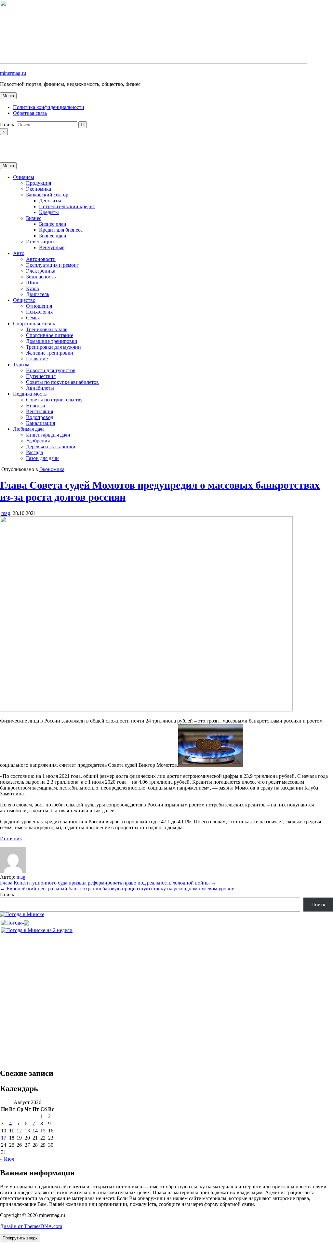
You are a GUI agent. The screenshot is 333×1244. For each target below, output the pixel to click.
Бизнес (33, 218)
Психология (39, 312)
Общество (24, 300)
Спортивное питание (49, 335)
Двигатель (37, 294)
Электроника (40, 271)
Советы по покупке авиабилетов (62, 382)
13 (27, 1130)
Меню (8, 95)
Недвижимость (30, 394)
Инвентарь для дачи (48, 435)
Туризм (21, 364)
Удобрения (38, 440)
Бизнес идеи (52, 235)
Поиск (7, 894)
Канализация (40, 423)
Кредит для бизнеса (61, 230)
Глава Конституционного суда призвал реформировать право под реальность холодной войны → (108, 883)
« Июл (7, 1159)
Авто (18, 253)
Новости (35, 405)
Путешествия (41, 376)
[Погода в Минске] (22, 914)
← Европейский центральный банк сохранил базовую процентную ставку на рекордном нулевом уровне (117, 888)
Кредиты (49, 212)
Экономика (38, 189)
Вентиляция (39, 411)
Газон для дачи (42, 458)
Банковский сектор (47, 194)
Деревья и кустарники (50, 446)
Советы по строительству (54, 399)
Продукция (38, 183)
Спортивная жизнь (34, 323)
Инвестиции (40, 241)
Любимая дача (29, 429)
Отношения (39, 306)
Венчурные (51, 247)
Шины (33, 282)
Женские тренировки (49, 353)
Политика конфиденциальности (48, 107)
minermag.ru (13, 73)
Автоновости (41, 259)
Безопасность (41, 276)
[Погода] (15, 921)
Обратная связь (30, 113)
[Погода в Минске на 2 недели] (37, 928)
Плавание (37, 358)
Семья (33, 317)
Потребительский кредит (67, 206)
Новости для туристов (50, 370)
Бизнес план (52, 224)
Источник (11, 838)
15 (43, 1130)
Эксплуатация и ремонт (52, 265)
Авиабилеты (40, 388)
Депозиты (50, 200)
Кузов (32, 288)
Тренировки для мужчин (53, 347)
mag (5, 513)
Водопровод (39, 417)
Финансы (23, 177)
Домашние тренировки (51, 341)
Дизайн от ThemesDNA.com (31, 1226)
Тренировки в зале (46, 329)
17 (3, 1138)
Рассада (34, 452)
